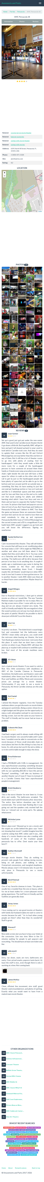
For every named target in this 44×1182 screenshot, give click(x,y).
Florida (12, 12)
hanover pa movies (17, 137)
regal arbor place (11, 1152)
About (10, 1168)
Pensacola (21, 12)
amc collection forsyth (13, 1145)
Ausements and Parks (11, 3)
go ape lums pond (21, 1127)
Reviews (36, 21)
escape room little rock (29, 1143)
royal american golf (20, 1141)
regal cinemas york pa (28, 1148)
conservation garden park (28, 1154)
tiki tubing (7, 1134)
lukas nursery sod (31, 1139)
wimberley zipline (9, 1127)
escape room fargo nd (32, 1150)
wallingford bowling (31, 1132)
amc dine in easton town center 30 (30, 1134)
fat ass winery (11, 1136)
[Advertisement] (22, 107)
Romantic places (20, 1168)
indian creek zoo (21, 1136)
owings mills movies (18, 145)
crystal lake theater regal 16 (29, 1145)
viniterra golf (15, 1134)
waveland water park (14, 1154)
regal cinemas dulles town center (15, 1150)
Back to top (36, 1168)
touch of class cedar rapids (16, 1130)
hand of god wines (15, 1148)
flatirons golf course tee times (16, 1139)
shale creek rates (33, 1141)
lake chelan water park (33, 1127)
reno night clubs (32, 1136)
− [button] (4, 176)
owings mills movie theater (20, 141)
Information (8, 21)
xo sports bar (10, 1141)
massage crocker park (14, 1143)
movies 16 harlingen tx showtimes (27, 1152)
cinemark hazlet (30, 1130)
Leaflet (40, 211)
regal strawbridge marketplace (15, 1132)
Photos (22, 21)
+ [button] (4, 172)
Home (5, 12)
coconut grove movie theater (21, 133)
